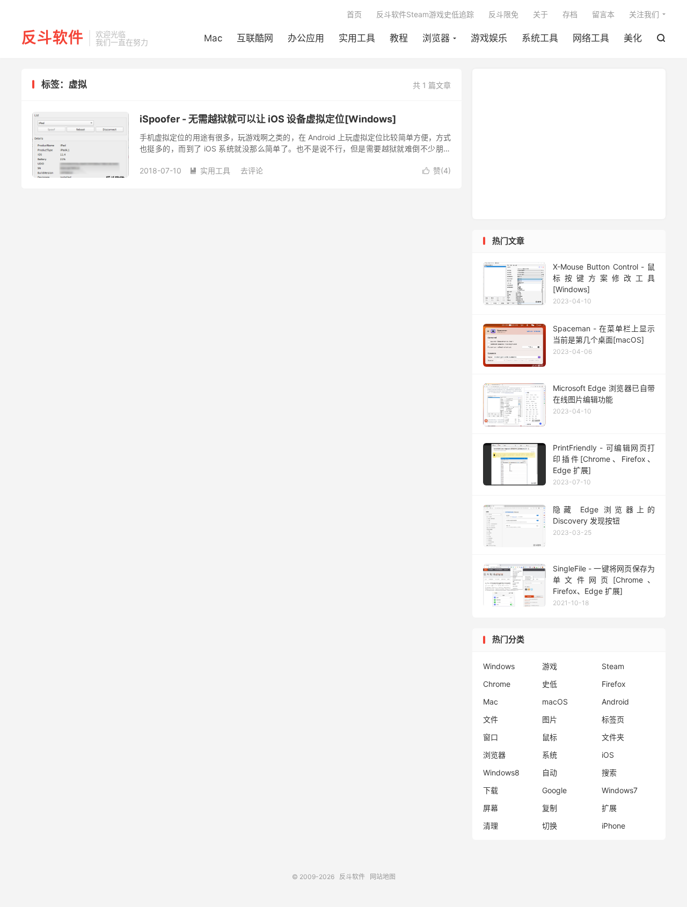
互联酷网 (255, 38)
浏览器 (436, 38)
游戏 (549, 666)
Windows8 (501, 772)
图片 (549, 719)
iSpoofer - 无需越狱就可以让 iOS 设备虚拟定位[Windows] (268, 119)
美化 (633, 38)
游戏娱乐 (489, 38)
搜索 (609, 772)
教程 (399, 38)
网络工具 (591, 38)
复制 (549, 807)
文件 (490, 719)
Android (615, 701)
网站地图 (383, 877)
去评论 (251, 170)
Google (554, 790)
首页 (354, 14)
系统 (549, 754)
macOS (555, 701)
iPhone (613, 825)
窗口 (490, 737)
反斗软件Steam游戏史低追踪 (425, 14)
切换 (549, 825)
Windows (499, 666)
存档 (570, 14)
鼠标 (549, 737)
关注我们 (644, 14)
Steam (613, 666)
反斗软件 (52, 38)
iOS (608, 754)
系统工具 (540, 38)
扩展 (609, 807)
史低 (549, 683)
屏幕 (490, 807)
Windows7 (620, 790)
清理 (490, 825)
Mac (213, 38)
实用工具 (357, 38)
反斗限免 (503, 14)
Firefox (614, 683)
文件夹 (613, 737)
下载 (490, 790)
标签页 (613, 719)
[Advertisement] (569, 144)
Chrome (496, 683)
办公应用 (306, 38)
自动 (549, 772)
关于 (540, 14)
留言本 (603, 14)
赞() (436, 170)
